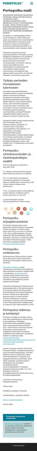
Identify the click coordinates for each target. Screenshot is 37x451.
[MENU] (32, 3)
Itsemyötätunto (20, 273)
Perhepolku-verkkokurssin (14, 424)
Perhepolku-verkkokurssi (11, 267)
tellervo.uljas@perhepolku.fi (12, 400)
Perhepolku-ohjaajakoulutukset (14, 244)
